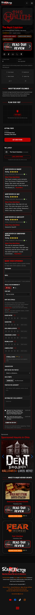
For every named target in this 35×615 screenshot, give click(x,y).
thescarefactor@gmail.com (17, 593)
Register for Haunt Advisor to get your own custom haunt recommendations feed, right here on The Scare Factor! (18, 412)
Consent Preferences (15, 587)
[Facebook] (8, 54)
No (15, 288)
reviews (15, 577)
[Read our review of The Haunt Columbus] (17, 46)
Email (7, 275)
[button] (3, 456)
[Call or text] (17, 54)
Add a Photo (8, 377)
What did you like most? (12, 385)
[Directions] (21, 54)
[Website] (4, 54)
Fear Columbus (17, 536)
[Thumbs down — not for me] (25, 81)
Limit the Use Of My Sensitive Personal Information (17, 590)
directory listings (22, 577)
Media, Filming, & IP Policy (26, 587)
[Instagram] (25, 600)
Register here (8, 307)
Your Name (8, 268)
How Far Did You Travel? (12, 370)
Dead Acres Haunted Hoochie (17, 502)
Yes (9, 288)
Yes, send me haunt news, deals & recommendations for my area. (18, 418)
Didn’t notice (24, 318)
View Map (17, 115)
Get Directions (17, 140)
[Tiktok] (20, 600)
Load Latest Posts (17, 156)
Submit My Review (10, 422)
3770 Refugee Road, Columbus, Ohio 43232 (15, 30)
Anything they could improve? (13, 398)
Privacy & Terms (6, 587)
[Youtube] (10, 600)
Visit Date (8, 291)
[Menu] (32, 3)
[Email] (13, 54)
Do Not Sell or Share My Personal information (17, 589)
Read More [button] (19, 187)
